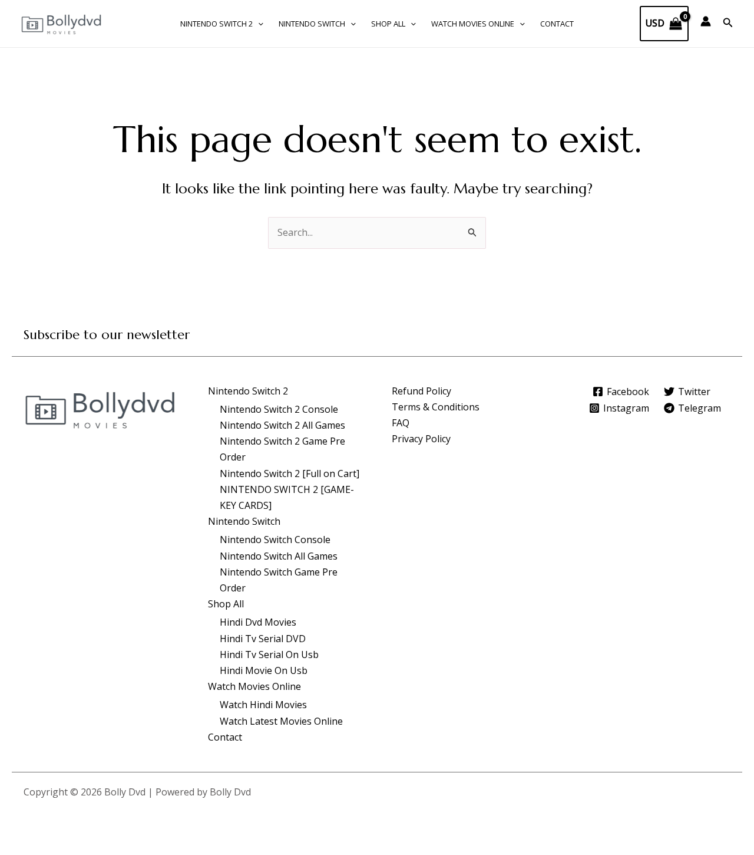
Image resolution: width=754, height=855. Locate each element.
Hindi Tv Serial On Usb (269, 654)
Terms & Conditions (435, 406)
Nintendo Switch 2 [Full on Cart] (289, 473)
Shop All (388, 23)
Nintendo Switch (312, 23)
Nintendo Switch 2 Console (279, 409)
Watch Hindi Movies (263, 704)
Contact (557, 23)
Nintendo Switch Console (275, 539)
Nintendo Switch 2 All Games (282, 425)
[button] (258, 23)
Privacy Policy (421, 438)
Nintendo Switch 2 (216, 23)
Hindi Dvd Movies (258, 622)
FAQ (400, 422)
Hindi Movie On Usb (263, 670)
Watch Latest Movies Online (281, 721)
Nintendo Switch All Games (279, 556)
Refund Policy (421, 390)
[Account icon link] (705, 21)
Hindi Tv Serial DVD (263, 638)
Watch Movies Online (472, 23)
